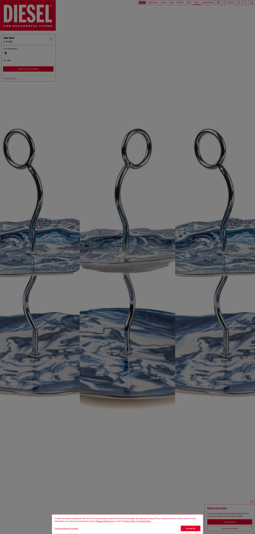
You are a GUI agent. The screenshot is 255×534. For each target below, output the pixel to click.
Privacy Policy (129, 521)
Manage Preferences (105, 521)
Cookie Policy (145, 521)
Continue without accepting (66, 528)
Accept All (190, 528)
